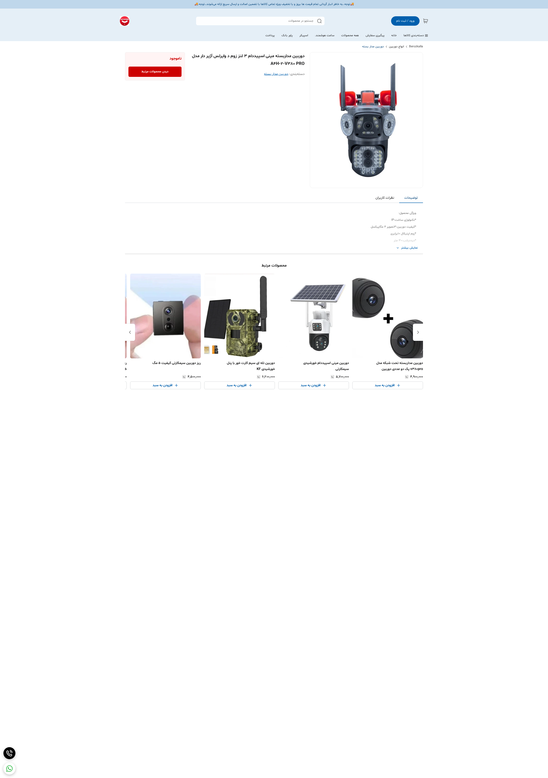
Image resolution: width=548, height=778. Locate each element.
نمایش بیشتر (409, 248)
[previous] (418, 332)
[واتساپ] (9, 769)
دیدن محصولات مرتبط (154, 72)
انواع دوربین (396, 47)
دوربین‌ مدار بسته (373, 47)
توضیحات (411, 197)
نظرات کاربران (384, 197)
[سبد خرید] (425, 21)
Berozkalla (416, 47)
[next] (130, 332)
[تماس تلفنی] (9, 753)
